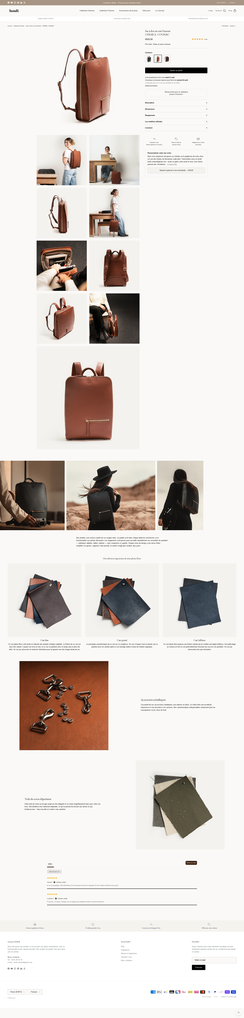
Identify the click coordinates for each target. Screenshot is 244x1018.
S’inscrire (122, 519)
